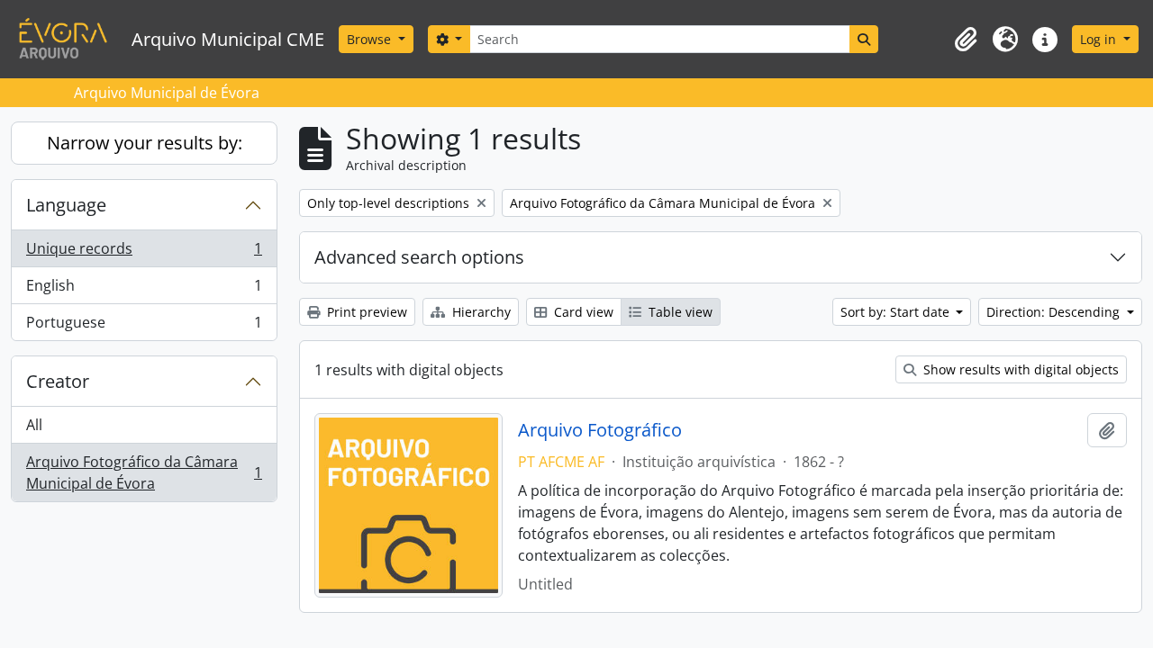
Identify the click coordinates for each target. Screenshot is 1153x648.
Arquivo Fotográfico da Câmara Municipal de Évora (143, 472)
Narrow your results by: (144, 142)
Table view (679, 311)
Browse (371, 39)
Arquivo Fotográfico (600, 430)
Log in (1100, 39)
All (34, 425)
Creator (57, 381)
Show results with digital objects (1019, 369)
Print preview (365, 311)
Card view (581, 311)
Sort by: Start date (896, 311)
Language (66, 205)
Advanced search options (419, 257)
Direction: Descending (1054, 311)
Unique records (143, 252)
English (143, 289)
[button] (965, 39)
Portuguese (143, 326)
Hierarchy (480, 311)
